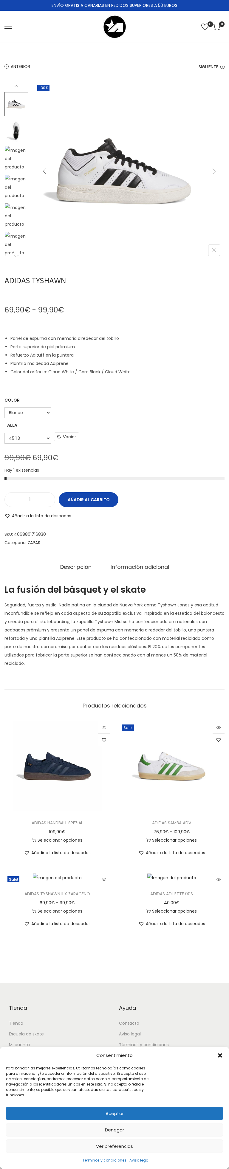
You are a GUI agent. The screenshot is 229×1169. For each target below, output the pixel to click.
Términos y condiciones (104, 1160)
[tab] (76, 567)
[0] (204, 26)
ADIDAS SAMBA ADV (171, 823)
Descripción (76, 567)
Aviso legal (139, 1160)
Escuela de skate (26, 1034)
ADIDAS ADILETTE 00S (171, 894)
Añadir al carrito (89, 500)
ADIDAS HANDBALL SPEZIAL (57, 823)
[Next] (214, 171)
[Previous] (44, 171)
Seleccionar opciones (60, 840)
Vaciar (69, 437)
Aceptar (115, 1113)
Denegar (114, 1130)
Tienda (16, 1023)
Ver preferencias (114, 1146)
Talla (10, 425)
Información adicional (140, 567)
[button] (220, 1055)
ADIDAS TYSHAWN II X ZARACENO (57, 894)
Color (12, 400)
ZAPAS (34, 543)
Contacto (129, 1023)
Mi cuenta (19, 1045)
